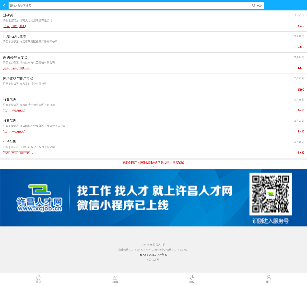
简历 (115, 282)
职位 (192, 282)
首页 (38, 282)
